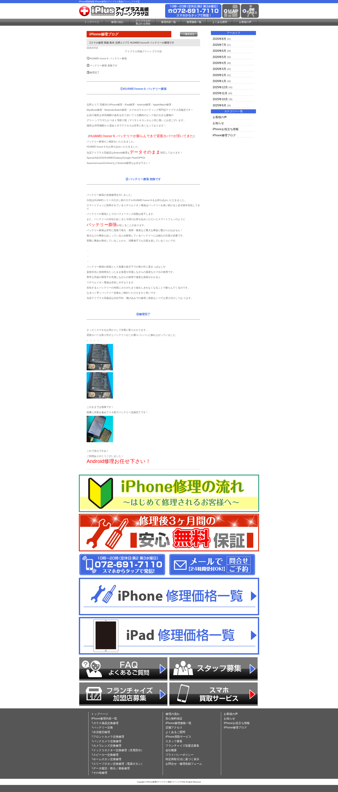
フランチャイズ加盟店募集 (182, 745)
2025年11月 (220, 93)
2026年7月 (219, 44)
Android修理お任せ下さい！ (119, 461)
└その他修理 (99, 772)
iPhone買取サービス (178, 736)
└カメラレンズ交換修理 (106, 745)
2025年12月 (220, 87)
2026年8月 (219, 38)
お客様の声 (245, 22)
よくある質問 (219, 22)
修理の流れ (117, 22)
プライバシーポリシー (179, 754)
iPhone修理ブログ (224, 135)
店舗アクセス (173, 727)
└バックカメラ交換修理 (106, 741)
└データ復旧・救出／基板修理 (110, 768)
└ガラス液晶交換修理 (104, 723)
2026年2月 (219, 75)
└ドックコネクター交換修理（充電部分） (117, 750)
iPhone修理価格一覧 (178, 723)
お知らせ (218, 123)
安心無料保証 (173, 718)
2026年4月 (219, 62)
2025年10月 (220, 99)
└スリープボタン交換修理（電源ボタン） (117, 763)
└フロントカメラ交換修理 (107, 736)
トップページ (91, 22)
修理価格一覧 (194, 22)
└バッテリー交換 (102, 727)
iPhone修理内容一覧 (104, 718)
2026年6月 (219, 50)
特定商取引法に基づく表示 (182, 759)
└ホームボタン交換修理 (106, 759)
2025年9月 (219, 105)
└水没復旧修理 (100, 732)
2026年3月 (219, 68)
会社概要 (171, 750)
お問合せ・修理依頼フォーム (183, 763)
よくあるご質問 (175, 732)
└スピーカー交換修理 (104, 754)
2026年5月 (219, 56)
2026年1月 (219, 81)
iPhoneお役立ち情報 (226, 129)
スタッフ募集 (173, 741)
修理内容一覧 (168, 22)
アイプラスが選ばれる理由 (143, 22)
